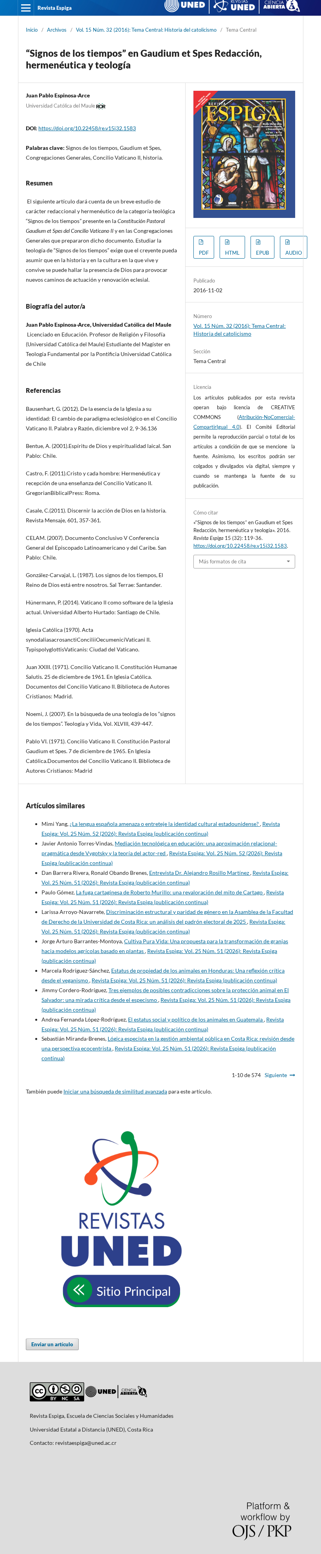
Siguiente (276, 1075)
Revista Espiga (55, 8)
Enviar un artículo (52, 1344)
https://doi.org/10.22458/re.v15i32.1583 (87, 128)
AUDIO (293, 253)
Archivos (57, 30)
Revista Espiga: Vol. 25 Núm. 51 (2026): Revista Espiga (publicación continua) (184, 980)
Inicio (32, 30)
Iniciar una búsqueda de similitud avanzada (115, 1091)
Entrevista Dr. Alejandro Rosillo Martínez (199, 872)
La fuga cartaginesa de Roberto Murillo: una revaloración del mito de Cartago (170, 892)
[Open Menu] (26, 8)
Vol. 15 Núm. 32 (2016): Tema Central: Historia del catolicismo (146, 30)
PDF (204, 253)
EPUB (262, 253)
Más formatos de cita (222, 561)
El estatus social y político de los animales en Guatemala (196, 1019)
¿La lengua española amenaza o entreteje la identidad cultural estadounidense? (165, 823)
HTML (232, 253)
